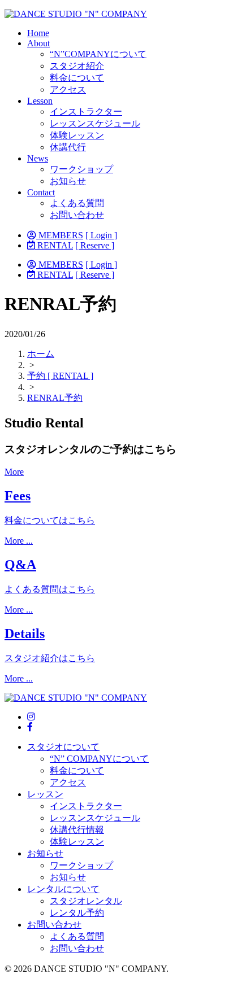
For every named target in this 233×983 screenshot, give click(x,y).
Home (38, 33)
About (38, 43)
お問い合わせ (77, 215)
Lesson (40, 101)
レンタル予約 (77, 913)
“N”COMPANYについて (98, 54)
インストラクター (86, 111)
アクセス (68, 89)
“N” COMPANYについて (99, 758)
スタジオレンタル (86, 901)
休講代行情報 (77, 830)
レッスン (45, 794)
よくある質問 (77, 203)
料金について (77, 77)
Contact (41, 192)
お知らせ (68, 181)
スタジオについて (63, 747)
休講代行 (68, 147)
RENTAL (54, 245)
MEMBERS (59, 235)
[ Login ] (101, 235)
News (37, 158)
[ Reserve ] (94, 245)
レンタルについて (63, 889)
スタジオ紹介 (77, 66)
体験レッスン (77, 135)
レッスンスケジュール (95, 123)
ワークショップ (81, 169)
